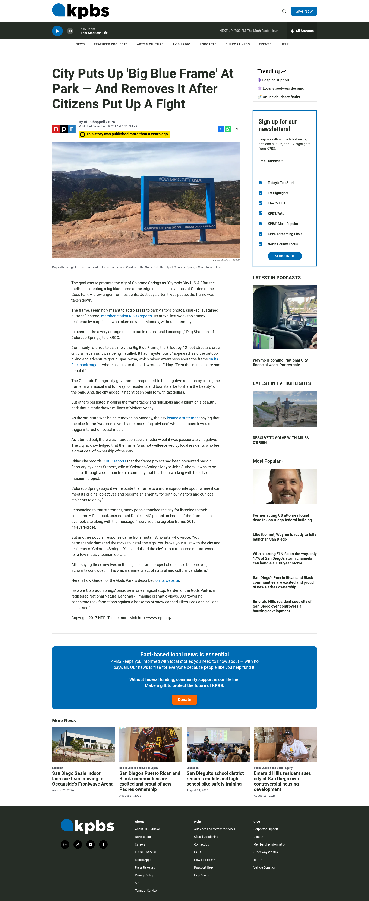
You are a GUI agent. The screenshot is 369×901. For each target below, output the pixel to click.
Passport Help (203, 867)
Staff (138, 883)
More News (64, 720)
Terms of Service (146, 890)
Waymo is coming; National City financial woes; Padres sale (280, 362)
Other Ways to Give (266, 852)
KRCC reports (114, 461)
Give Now (304, 11)
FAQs (197, 852)
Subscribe (285, 256)
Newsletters (143, 836)
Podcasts (208, 44)
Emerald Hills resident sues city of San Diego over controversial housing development (282, 606)
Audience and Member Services (214, 829)
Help (285, 44)
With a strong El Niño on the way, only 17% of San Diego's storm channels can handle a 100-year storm (285, 558)
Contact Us (201, 844)
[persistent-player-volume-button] (70, 31)
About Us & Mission (148, 829)
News (80, 44)
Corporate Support (265, 829)
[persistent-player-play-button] (57, 31)
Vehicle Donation (264, 867)
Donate (184, 699)
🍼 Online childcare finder (278, 97)
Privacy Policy (144, 875)
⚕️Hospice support (273, 80)
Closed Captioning (206, 836)
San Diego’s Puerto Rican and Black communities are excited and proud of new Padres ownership (283, 582)
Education (193, 768)
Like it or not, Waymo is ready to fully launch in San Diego (284, 536)
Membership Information (269, 844)
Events (265, 44)
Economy (57, 768)
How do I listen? (204, 860)
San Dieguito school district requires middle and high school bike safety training (215, 779)
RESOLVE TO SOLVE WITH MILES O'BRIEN (281, 440)
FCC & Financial (145, 852)
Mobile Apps (143, 860)
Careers (140, 844)
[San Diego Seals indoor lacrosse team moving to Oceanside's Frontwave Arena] (83, 744)
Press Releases (145, 867)
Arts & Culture (150, 44)
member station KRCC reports (126, 316)
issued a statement (183, 418)
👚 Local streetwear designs (280, 88)
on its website (167, 580)
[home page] (80, 11)
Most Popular (267, 461)
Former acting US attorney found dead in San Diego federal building (282, 517)
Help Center (201, 875)
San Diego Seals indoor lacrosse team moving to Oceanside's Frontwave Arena (83, 779)
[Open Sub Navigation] (88, 44)
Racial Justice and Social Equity (138, 768)
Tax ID (257, 860)
